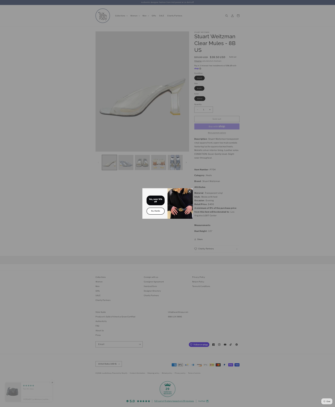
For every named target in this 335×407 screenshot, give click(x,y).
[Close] (189, 191)
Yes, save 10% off (155, 200)
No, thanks (155, 211)
